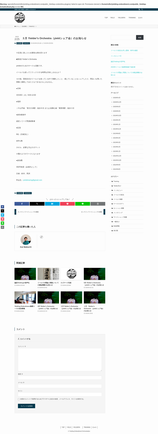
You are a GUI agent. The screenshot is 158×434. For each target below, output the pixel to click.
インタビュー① (116, 56)
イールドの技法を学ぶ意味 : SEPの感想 (124, 50)
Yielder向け (26, 43)
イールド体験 (118, 199)
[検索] (142, 9)
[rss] (139, 9)
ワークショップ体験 (120, 217)
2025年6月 (116, 106)
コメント (22, 346)
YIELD (69, 427)
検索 (139, 37)
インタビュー (118, 190)
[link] (41, 237)
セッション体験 (119, 208)
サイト (20, 391)
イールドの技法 (119, 195)
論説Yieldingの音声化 (118, 61)
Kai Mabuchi (25, 247)
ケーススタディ (119, 204)
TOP (63, 427)
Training (116, 181)
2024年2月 (116, 120)
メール (21, 382)
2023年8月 (116, 133)
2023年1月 (116, 151)
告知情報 (19, 43)
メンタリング (118, 212)
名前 (20, 374)
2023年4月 (116, 138)
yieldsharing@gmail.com (32, 180)
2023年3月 (116, 142)
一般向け (117, 221)
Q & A (94, 427)
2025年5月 (116, 111)
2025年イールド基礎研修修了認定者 (123, 67)
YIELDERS (77, 427)
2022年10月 (117, 160)
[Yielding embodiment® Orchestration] (20, 17)
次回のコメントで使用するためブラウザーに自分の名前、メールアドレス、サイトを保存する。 (52, 399)
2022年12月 (117, 156)
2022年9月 (116, 165)
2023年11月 (117, 129)
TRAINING (87, 427)
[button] (22, 204)
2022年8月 (116, 169)
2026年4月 (116, 97)
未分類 (116, 230)
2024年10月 (117, 115)
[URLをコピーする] (98, 204)
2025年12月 (117, 102)
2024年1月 (116, 124)
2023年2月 (116, 147)
